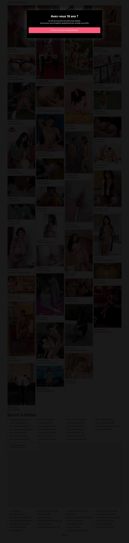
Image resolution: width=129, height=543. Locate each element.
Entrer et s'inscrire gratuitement (64, 30)
